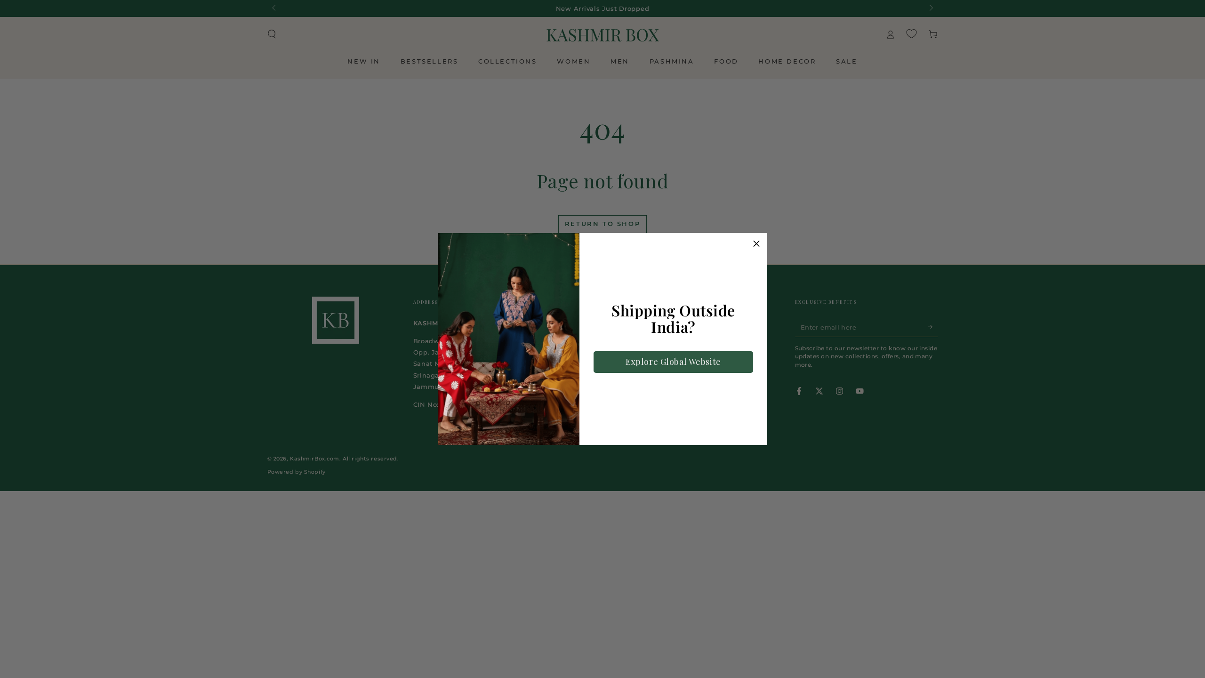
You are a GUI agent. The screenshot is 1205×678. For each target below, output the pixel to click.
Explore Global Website (673, 361)
